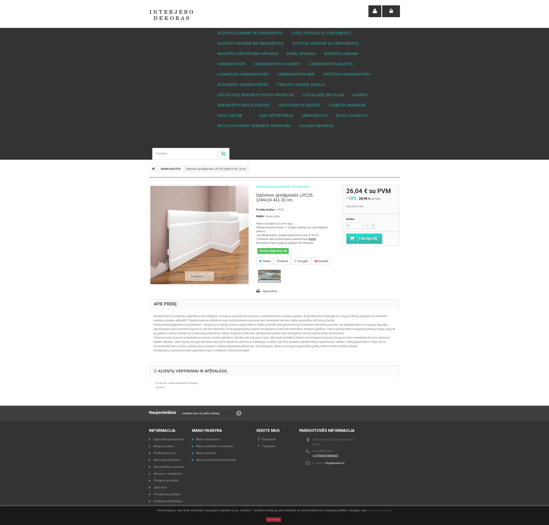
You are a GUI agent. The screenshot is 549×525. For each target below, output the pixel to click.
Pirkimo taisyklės (166, 480)
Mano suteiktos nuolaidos (214, 446)
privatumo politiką (379, 510)
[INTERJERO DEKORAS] (188, 15)
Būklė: (260, 216)
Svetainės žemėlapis (168, 501)
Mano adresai (206, 453)
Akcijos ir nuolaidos (167, 473)
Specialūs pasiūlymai (168, 439)
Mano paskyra (207, 430)
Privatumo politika (166, 494)
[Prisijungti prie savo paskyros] (391, 11)
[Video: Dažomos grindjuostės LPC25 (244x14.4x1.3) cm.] (269, 276)
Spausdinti (270, 291)
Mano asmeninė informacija (216, 460)
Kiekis (350, 219)
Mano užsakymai (208, 439)
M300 (312, 239)
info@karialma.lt (335, 463)
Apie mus (160, 487)
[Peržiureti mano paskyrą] (374, 11)
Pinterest (322, 261)
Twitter (266, 261)
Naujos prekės (163, 446)
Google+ (302, 261)
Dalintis (283, 261)
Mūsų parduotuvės (166, 460)
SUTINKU (273, 519)
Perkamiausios (164, 453)
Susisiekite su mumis (168, 467)
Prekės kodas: (265, 209)
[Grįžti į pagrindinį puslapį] (153, 168)
